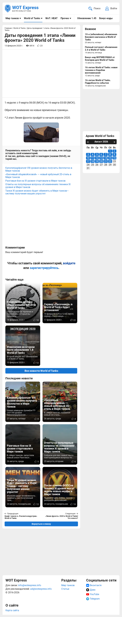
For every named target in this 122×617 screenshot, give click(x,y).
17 (88, 161)
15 (110, 157)
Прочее (65, 18)
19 (97, 161)
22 (110, 161)
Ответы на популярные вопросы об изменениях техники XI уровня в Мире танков (38, 186)
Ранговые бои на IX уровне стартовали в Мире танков (35, 180)
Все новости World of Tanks (41, 370)
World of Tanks (32, 18)
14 (105, 157)
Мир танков (12, 18)
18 (92, 161)
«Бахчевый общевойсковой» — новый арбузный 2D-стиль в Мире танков (38, 176)
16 (114, 157)
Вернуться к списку (41, 524)
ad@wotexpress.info (41, 588)
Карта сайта (12, 610)
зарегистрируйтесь (44, 268)
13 (101, 157)
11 (92, 157)
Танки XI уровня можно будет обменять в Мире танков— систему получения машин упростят (37, 192)
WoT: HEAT (51, 18)
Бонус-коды (106, 18)
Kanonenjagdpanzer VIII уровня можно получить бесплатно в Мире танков (38, 169)
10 (88, 157)
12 (97, 157)
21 (105, 161)
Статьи (65, 588)
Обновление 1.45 (86, 18)
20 (101, 161)
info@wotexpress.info (29, 585)
